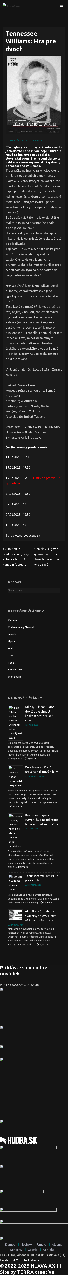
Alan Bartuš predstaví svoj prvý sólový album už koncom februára (40, 916)
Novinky (26, 1244)
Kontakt (48, 1249)
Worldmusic (14, 676)
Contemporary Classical (21, 627)
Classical (12, 620)
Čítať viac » (30, 758)
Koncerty (16, 1249)
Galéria (32, 1249)
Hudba (11, 648)
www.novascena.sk (27, 535)
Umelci (41, 1244)
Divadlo (37, 140)
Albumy (57, 1244)
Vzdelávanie (15, 669)
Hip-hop (12, 641)
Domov (10, 1244)
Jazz (10, 655)
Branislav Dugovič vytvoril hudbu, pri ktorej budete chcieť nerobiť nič (42, 820)
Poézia (12, 662)
